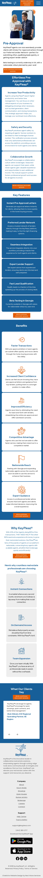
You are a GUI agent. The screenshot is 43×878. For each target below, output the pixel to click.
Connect (21, 807)
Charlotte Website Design (12, 875)
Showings (21, 791)
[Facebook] (17, 858)
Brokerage (22, 800)
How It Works (22, 788)
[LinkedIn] (25, 858)
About (21, 785)
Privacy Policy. (18, 868)
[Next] (17, 734)
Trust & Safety (21, 820)
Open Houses (21, 794)
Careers (21, 803)
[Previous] (9, 734)
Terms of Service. (31, 868)
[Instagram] (21, 858)
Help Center (21, 816)
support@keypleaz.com (21, 825)
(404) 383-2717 (21, 830)
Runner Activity (21, 797)
